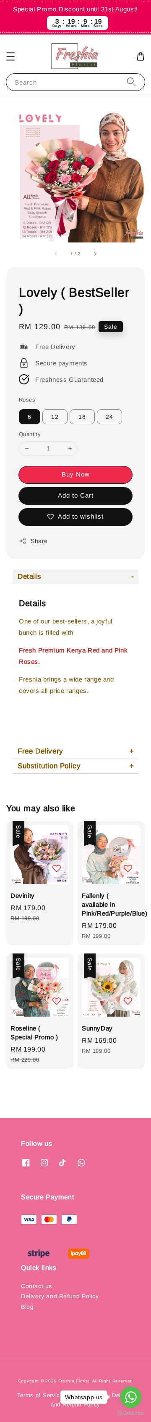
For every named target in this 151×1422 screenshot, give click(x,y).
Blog (27, 1306)
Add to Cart (76, 495)
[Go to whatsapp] (130, 1397)
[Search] (131, 82)
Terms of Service (40, 1395)
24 (109, 416)
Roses (27, 400)
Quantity (30, 434)
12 (55, 416)
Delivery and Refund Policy (60, 1296)
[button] (10, 56)
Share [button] (39, 541)
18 (82, 416)
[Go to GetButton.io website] (130, 1413)
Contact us (36, 1286)
